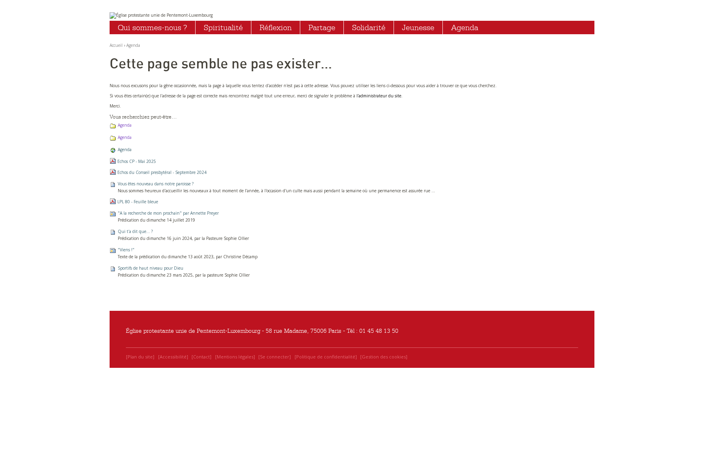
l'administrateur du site (378, 96)
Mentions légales (235, 357)
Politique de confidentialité (325, 357)
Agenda (464, 27)
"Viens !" (126, 250)
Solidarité (368, 27)
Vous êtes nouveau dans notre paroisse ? (156, 184)
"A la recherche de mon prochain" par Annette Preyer (168, 213)
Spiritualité (223, 27)
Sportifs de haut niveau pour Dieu (150, 268)
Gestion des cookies (384, 357)
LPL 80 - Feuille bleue (137, 201)
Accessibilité (173, 357)
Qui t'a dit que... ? (135, 231)
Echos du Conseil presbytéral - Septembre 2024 (162, 172)
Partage (321, 27)
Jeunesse (418, 27)
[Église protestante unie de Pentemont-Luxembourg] (352, 15)
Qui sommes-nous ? (152, 27)
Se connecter (274, 357)
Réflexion (276, 27)
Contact (201, 357)
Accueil (116, 45)
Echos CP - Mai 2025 (136, 161)
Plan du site (140, 357)
